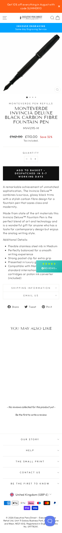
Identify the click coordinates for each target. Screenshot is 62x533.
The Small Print (30, 461)
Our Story (30, 439)
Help (30, 450)
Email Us (31, 295)
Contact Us (30, 472)
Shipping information (31, 288)
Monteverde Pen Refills (31, 103)
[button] (31, 414)
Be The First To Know (30, 483)
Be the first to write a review (31, 414)
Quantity (31, 152)
